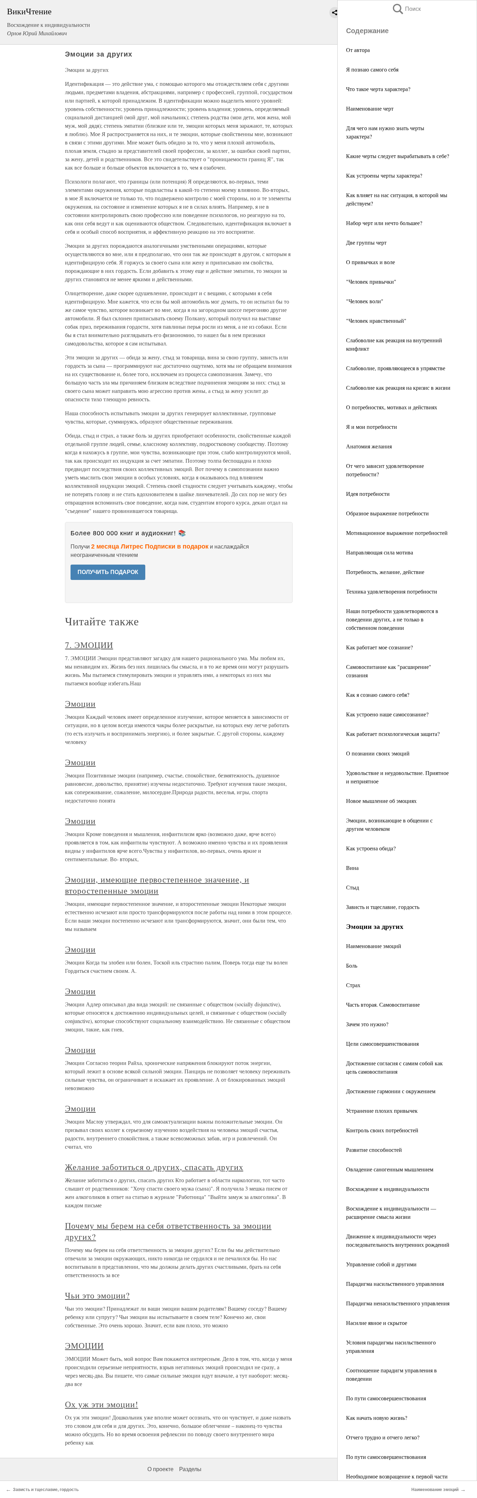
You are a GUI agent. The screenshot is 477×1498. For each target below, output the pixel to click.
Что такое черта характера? (378, 88)
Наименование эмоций (373, 945)
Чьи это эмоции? (97, 1295)
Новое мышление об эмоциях (381, 800)
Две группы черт (366, 242)
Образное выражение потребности (387, 513)
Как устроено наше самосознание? (387, 714)
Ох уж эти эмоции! (101, 1404)
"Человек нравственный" (376, 320)
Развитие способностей (374, 1149)
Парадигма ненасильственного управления (397, 1303)
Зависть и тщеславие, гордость (382, 906)
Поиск (406, 9)
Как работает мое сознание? (379, 647)
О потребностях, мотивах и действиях (391, 407)
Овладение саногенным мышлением (389, 1169)
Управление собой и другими (381, 1264)
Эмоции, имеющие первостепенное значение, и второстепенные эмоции (157, 885)
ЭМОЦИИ (84, 1345)
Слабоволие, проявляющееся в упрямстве (395, 368)
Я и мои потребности (371, 426)
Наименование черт (370, 108)
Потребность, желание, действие (385, 571)
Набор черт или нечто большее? (384, 222)
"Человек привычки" (371, 281)
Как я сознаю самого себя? (377, 694)
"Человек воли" (364, 301)
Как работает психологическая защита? (393, 733)
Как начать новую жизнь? (376, 1417)
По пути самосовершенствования (386, 1398)
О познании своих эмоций (378, 753)
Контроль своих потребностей (382, 1130)
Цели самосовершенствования (382, 1043)
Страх (353, 985)
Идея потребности (368, 493)
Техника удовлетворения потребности (391, 591)
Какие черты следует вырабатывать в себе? (397, 155)
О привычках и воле (370, 262)
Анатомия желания (369, 446)
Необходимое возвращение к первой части (397, 1476)
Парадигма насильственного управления (395, 1283)
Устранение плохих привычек (382, 1110)
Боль (351, 965)
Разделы (190, 1469)
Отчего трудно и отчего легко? (382, 1437)
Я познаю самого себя (372, 69)
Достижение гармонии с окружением (390, 1091)
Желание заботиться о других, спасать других (154, 1166)
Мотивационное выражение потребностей (397, 532)
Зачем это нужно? (367, 1024)
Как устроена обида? (371, 848)
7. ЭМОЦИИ (89, 644)
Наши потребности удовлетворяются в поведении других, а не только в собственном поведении (392, 619)
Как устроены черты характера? (384, 175)
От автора (358, 49)
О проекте (160, 1469)
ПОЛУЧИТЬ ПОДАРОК (108, 572)
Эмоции (80, 703)
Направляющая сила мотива (379, 552)
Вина (352, 867)
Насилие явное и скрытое (376, 1322)
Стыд (352, 887)
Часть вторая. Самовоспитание (383, 1004)
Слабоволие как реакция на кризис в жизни (398, 387)
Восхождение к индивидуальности (387, 1188)
